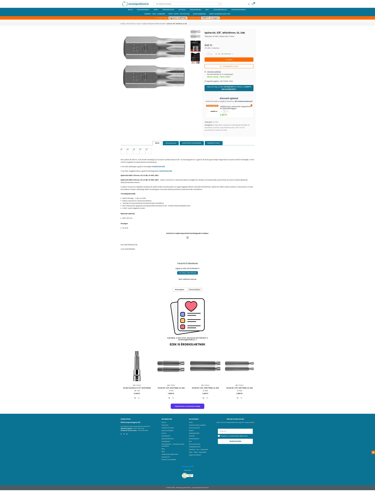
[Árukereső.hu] (187, 467)
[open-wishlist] (373, 452)
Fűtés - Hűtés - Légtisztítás (197, 452)
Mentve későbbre (194, 289)
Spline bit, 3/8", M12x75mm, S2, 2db (171, 388)
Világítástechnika (238, 10)
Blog (163, 449)
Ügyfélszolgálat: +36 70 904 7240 (219, 81)
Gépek (156, 10)
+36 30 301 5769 (143, 430)
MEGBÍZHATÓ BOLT (213, 143)
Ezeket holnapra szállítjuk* (220, 14)
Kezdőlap (123, 23)
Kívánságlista (179, 289)
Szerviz (164, 433)
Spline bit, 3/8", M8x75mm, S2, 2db (239, 388)
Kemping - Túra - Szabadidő (198, 449)
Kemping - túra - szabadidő (154, 14)
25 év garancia (170, 143)
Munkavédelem (195, 10)
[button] (222, 111)
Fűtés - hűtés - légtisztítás (179, 14)
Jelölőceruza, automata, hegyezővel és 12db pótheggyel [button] (235, 107)
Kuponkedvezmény (227, 127)
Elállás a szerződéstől (169, 460)
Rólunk (164, 422)
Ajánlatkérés (166, 436)
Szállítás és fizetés (168, 428)
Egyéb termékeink (199, 14)
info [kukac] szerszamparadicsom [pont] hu (135, 426)
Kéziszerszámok (143, 10)
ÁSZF (163, 451)
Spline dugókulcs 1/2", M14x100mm (137, 388)
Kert (207, 10)
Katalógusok (166, 441)
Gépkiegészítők (168, 10)
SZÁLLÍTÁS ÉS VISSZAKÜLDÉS (191, 143)
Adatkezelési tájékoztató (170, 454)
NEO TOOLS (229, 36)
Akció (130, 10)
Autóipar (182, 10)
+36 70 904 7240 (138, 428)
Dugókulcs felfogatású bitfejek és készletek (153, 23)
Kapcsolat (165, 425)
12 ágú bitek (217, 125)
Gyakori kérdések (167, 430)
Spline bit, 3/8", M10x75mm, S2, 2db (205, 388)
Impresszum (166, 457)
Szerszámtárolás (220, 10)
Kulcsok (139, 23)
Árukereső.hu (187, 470)
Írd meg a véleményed (187, 273)
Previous (122, 81)
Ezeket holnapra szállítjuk (197, 425)
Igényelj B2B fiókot (168, 439)
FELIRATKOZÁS (235, 441)
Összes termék (221, 130)
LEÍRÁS (157, 143)
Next (187, 81)
